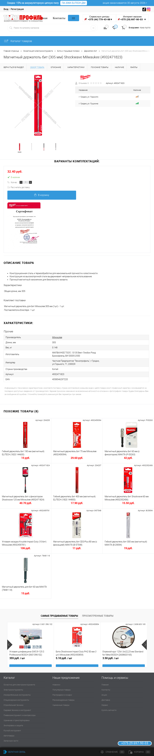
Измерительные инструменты (17, 695)
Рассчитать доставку (20, 187)
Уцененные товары (60, 705)
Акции (104, 695)
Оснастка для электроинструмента (19, 685)
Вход (6, 9)
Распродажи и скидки (62, 695)
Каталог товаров (21, 41)
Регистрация (17, 9)
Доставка (106, 700)
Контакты (59, 18)
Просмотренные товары (97, 615)
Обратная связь (16, 752)
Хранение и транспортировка (16, 720)
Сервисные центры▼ (100, 18)
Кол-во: (14, 182)
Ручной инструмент (12, 730)
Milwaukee (57, 337)
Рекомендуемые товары (63, 700)
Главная (105, 685)
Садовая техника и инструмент (17, 710)
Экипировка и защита (13, 725)
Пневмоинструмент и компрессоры (20, 715)
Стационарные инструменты (16, 700)
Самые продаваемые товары (59, 615)
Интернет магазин (133, 18)
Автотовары (9, 736)
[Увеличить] (38, 105)
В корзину (43, 195)
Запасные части (11, 741)
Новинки (56, 685)
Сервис (105, 705)
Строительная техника (13, 705)
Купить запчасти (109, 710)
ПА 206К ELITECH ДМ (73, 3)
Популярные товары (61, 690)
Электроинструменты (13, 690)
